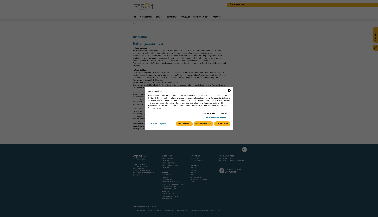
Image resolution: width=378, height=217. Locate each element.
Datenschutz (153, 124)
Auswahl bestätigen (203, 124)
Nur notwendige (184, 124)
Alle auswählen (222, 124)
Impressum (163, 124)
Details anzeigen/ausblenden (217, 118)
